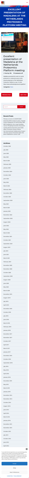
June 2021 (6, 254)
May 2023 (6, 204)
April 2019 (6, 305)
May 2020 (6, 287)
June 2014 (6, 409)
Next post (23, 95)
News (11, 87)
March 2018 (6, 323)
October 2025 (7, 146)
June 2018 (6, 319)
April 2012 (6, 446)
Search (21, 106)
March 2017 (6, 348)
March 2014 (6, 417)
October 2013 (7, 431)
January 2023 (7, 211)
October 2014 (7, 402)
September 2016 (7, 363)
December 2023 (7, 193)
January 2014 (7, 420)
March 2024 (6, 186)
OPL (11, 73)
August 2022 (6, 222)
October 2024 (7, 175)
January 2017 (7, 352)
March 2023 (6, 207)
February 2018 (7, 326)
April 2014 (6, 413)
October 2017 (7, 341)
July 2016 (5, 366)
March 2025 (6, 160)
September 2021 (7, 243)
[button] (26, 449)
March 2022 (6, 233)
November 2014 (7, 399)
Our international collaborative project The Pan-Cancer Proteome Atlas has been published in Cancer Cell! (14, 132)
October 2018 (7, 312)
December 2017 (7, 334)
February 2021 (7, 261)
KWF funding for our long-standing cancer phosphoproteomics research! (14, 125)
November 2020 (7, 269)
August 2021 (6, 247)
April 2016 (6, 373)
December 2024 (7, 171)
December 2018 (7, 308)
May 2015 (6, 384)
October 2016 (7, 359)
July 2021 (5, 251)
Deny (14, 468)
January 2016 (7, 377)
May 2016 (6, 370)
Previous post (6, 95)
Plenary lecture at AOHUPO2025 (12, 119)
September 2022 (7, 218)
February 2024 (7, 189)
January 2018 (7, 330)
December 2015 (7, 381)
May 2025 (6, 157)
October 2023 (7, 196)
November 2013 (7, 427)
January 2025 (7, 168)
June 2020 (6, 283)
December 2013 (7, 424)
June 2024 (6, 178)
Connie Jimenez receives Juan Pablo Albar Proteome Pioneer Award (13, 128)
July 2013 (5, 435)
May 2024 (6, 182)
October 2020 (7, 272)
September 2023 (7, 200)
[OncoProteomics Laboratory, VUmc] (3, 2)
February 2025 (7, 164)
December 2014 (7, 395)
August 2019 (6, 298)
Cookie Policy (10, 476)
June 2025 (6, 153)
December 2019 (7, 294)
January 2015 (7, 391)
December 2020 (7, 265)
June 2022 (6, 225)
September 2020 (7, 276)
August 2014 (6, 406)
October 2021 (7, 240)
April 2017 (6, 344)
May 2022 (6, 229)
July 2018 (5, 316)
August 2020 (6, 279)
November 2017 (7, 337)
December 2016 (7, 355)
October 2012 (7, 438)
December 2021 (7, 236)
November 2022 (7, 215)
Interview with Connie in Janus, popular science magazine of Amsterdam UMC (14, 121)
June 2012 (6, 442)
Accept (14, 463)
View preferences (14, 472)
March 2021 (6, 258)
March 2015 (6, 388)
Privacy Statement (17, 476)
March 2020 (6, 290)
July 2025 (5, 150)
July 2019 (5, 301)
